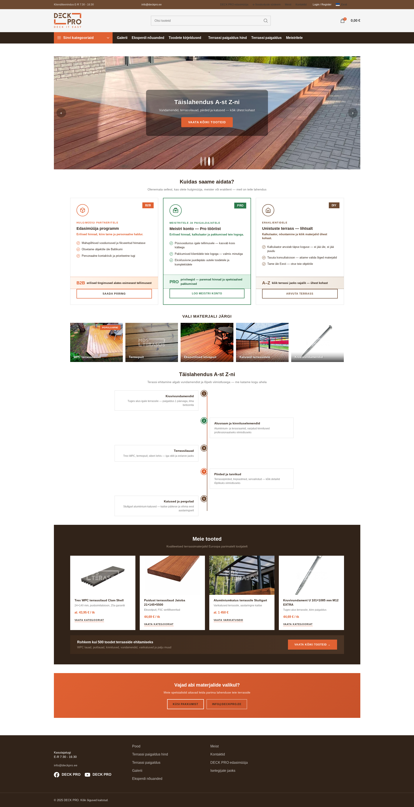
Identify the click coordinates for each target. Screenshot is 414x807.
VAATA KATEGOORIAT (89, 620)
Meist (214, 746)
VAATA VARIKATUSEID (228, 620)
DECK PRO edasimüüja (229, 762)
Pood (136, 746)
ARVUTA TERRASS (299, 293)
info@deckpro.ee (151, 4)
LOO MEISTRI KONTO (207, 293)
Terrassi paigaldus (146, 762)
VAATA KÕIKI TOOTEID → (312, 644)
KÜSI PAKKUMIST (185, 704)
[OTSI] (266, 21)
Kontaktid (217, 754)
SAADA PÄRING (114, 293)
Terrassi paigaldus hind (150, 754)
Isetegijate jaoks (222, 770)
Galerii (137, 770)
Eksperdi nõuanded (147, 778)
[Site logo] (67, 20)
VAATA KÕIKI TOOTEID (207, 122)
